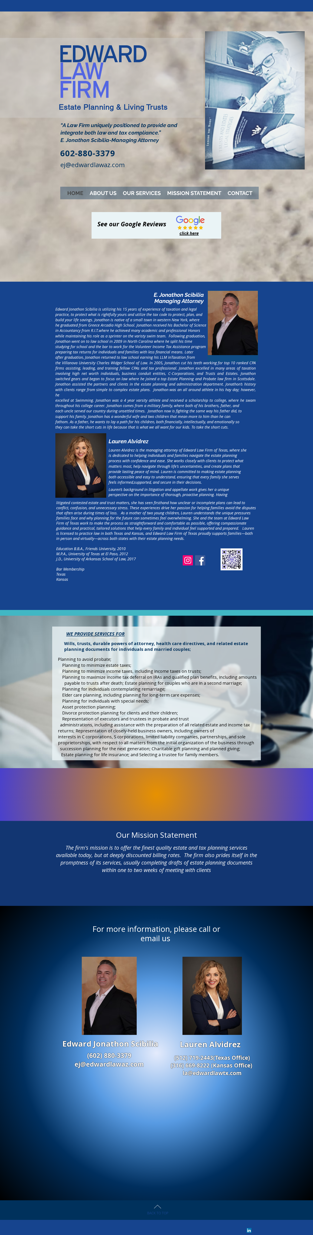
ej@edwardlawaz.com (92, 164)
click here (189, 233)
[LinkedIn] (249, 1230)
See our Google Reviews (131, 224)
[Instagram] (188, 560)
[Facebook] (200, 560)
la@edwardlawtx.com (212, 1073)
